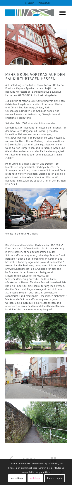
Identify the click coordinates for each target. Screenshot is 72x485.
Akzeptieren (17, 478)
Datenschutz (44, 2)
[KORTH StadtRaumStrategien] (29, 12)
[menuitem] (29, 3)
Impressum (29, 2)
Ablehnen (35, 478)
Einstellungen (54, 478)
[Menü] (61, 12)
